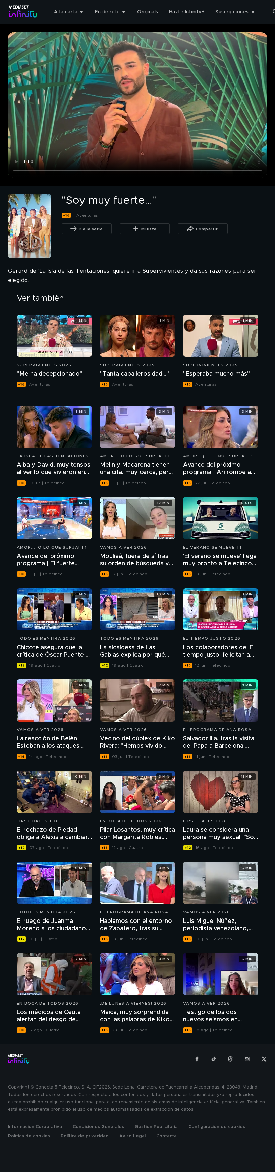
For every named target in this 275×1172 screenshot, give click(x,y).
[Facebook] (197, 1059)
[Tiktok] (214, 1059)
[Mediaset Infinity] (23, 12)
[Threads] (230, 1059)
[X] (264, 1059)
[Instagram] (247, 1059)
